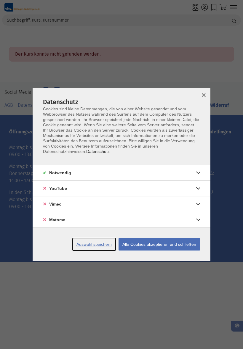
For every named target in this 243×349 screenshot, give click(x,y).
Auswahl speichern (94, 244)
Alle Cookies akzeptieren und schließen (159, 244)
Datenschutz (98, 151)
